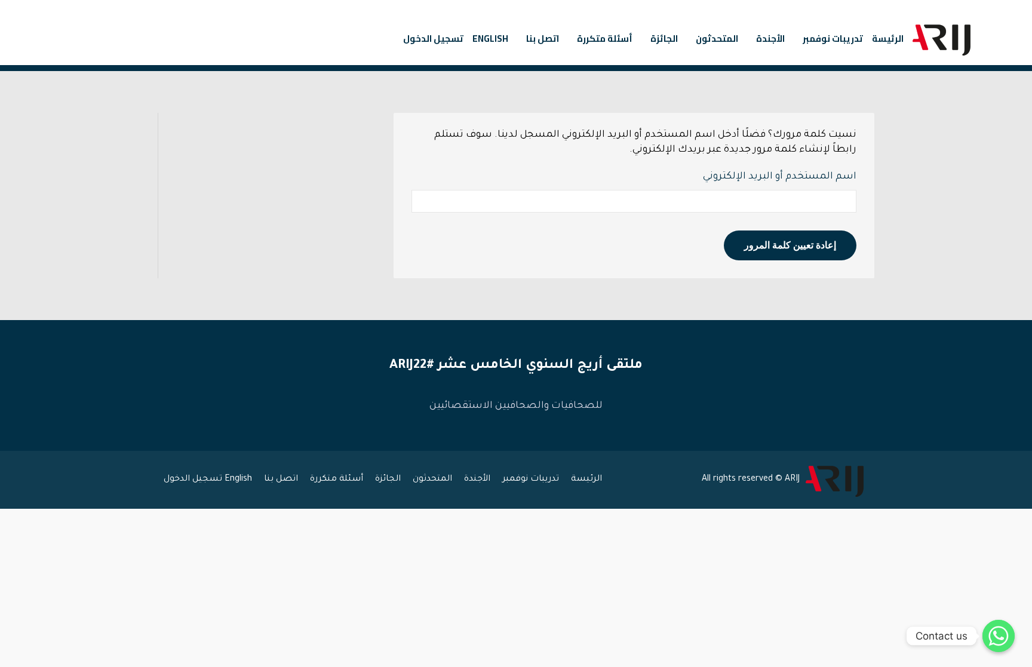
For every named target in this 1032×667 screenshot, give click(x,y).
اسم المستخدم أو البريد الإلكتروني (779, 176)
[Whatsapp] (998, 636)
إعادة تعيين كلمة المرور (790, 245)
